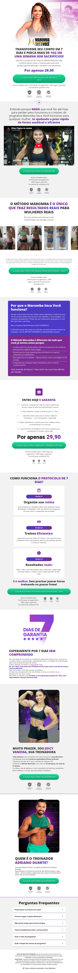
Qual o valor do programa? (25, 937)
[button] (39, 910)
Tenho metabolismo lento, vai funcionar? (31, 930)
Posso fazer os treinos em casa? (28, 910)
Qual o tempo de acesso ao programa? (30, 943)
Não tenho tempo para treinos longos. (30, 923)
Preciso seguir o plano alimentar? (28, 916)
